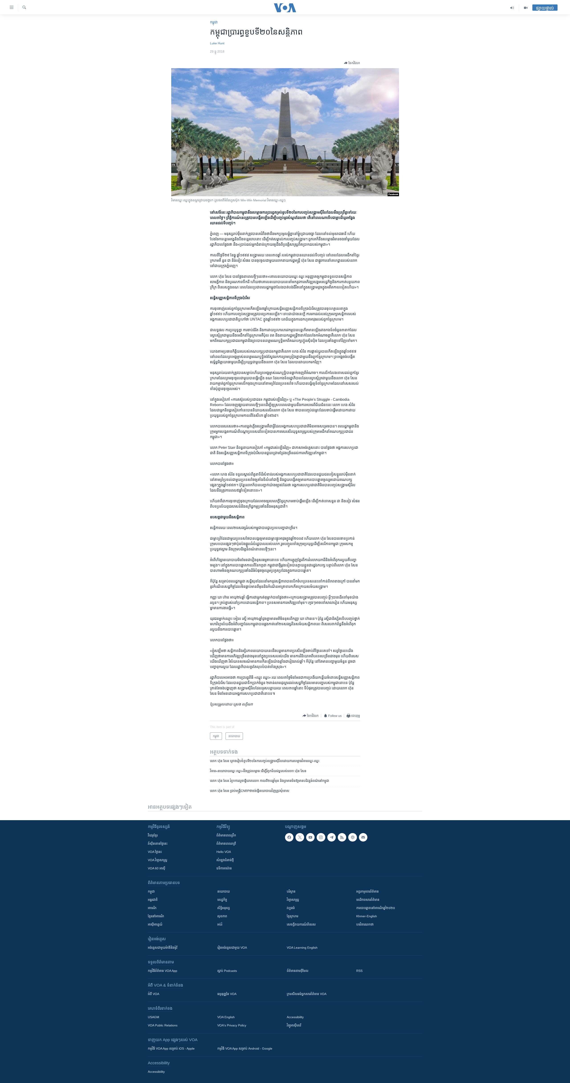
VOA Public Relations (162, 1025)
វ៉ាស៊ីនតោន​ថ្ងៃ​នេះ (157, 843)
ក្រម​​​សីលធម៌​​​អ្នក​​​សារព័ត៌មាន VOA (306, 994)
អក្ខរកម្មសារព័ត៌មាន (367, 891)
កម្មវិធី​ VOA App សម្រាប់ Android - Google (244, 1048)
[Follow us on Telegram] (331, 837)
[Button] (352, 63)
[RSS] (342, 837)
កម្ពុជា (214, 22)
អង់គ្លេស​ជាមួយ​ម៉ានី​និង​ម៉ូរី (162, 947)
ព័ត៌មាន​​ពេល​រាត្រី (226, 843)
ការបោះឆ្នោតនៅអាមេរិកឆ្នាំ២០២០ (375, 908)
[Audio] (512, 7)
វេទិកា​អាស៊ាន (224, 868)
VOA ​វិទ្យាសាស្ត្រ (157, 860)
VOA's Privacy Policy (231, 1025)
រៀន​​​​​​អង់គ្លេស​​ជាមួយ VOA (232, 947)
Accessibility (295, 1017)
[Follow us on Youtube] (310, 837)
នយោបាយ (223, 891)
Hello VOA (223, 852)
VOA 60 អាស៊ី (156, 868)
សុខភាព (222, 916)
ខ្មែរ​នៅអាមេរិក (156, 916)
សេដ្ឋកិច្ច (222, 899)
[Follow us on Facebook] (289, 837)
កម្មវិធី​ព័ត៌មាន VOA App (162, 971)
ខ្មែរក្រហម (292, 916)
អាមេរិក (152, 908)
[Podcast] (352, 837)
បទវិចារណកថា (365, 924)
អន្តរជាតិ (153, 899)
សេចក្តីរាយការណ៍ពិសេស (301, 924)
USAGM (153, 1017)
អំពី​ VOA (153, 994)
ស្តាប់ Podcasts (227, 971)
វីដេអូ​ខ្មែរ (153, 835)
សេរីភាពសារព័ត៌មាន (367, 899)
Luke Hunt (217, 43)
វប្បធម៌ (291, 908)
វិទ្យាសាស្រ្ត (293, 899)
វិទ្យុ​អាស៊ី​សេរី (294, 1025)
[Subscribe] (363, 837)
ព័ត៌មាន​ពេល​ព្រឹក (226, 835)
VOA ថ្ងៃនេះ (155, 852)
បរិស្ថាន (291, 891)
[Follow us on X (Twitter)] (299, 837)
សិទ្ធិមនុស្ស (223, 908)
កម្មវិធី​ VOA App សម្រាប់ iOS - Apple (171, 1048)
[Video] (525, 7)
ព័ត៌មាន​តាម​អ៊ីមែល (297, 971)
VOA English (226, 1017)
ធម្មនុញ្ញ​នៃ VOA (226, 994)
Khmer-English (366, 916)
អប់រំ (219, 924)
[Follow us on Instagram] (321, 837)
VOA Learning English (302, 947)
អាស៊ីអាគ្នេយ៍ (155, 924)
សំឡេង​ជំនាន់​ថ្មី (225, 860)
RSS (359, 971)
